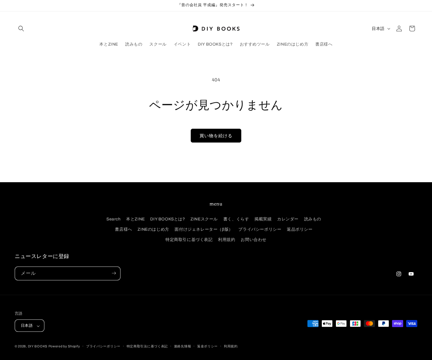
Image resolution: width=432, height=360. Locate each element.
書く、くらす (236, 219)
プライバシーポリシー (259, 229)
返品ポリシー (300, 229)
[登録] (113, 273)
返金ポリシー (207, 346)
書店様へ (123, 229)
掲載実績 (263, 219)
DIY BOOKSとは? (167, 219)
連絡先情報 (182, 346)
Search (113, 219)
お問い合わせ (254, 239)
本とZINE (135, 219)
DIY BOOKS (37, 346)
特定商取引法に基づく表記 (147, 346)
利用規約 (226, 239)
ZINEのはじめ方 (153, 229)
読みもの (312, 219)
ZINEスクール (204, 219)
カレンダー (288, 219)
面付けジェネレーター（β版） (204, 229)
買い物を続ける (216, 135)
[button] (21, 28)
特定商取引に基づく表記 (189, 239)
